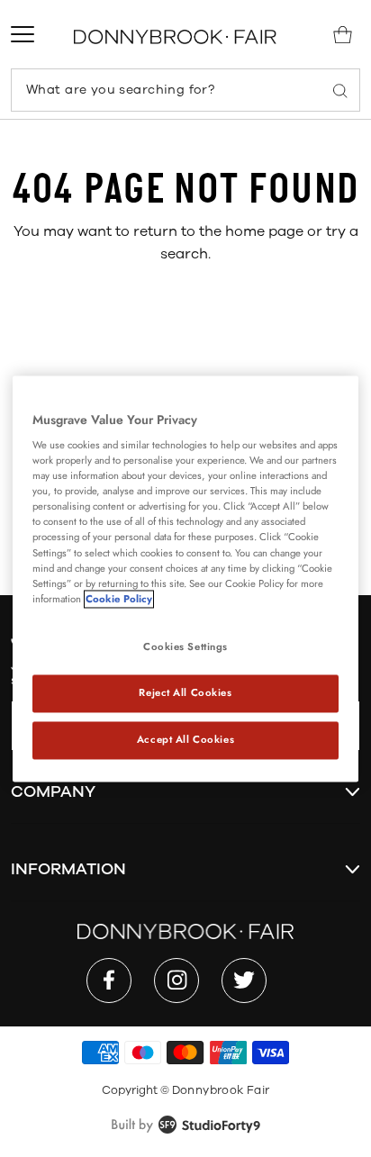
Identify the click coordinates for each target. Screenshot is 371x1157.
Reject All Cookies (185, 692)
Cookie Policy (119, 599)
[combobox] (185, 90)
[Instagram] (176, 980)
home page (264, 231)
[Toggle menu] (22, 34)
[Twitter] (244, 980)
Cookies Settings (185, 646)
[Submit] (340, 90)
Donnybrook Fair (221, 1090)
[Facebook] (108, 980)
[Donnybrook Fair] (175, 36)
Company (53, 791)
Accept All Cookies (185, 739)
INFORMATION (68, 869)
